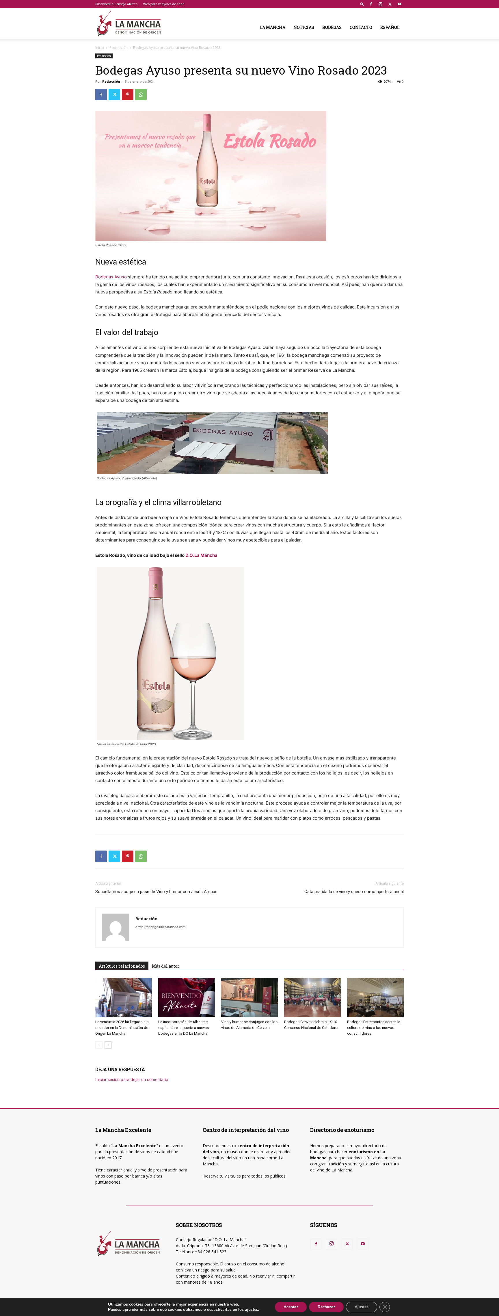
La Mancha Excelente (134, 1145)
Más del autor (165, 966)
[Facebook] (370, 4)
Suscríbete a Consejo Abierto (116, 4)
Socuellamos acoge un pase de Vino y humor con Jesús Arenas (156, 891)
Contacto (361, 27)
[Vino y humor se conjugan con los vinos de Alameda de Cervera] (249, 997)
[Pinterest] (127, 94)
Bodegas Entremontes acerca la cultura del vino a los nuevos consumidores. (373, 1028)
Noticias (303, 27)
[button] (362, 4)
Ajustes (361, 1307)
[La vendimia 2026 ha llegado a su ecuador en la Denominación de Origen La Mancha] (123, 997)
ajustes (251, 1309)
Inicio (99, 47)
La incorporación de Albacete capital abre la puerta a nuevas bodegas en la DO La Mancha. (183, 1028)
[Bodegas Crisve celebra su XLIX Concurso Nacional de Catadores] (312, 997)
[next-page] (108, 1045)
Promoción (118, 47)
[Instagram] (380, 4)
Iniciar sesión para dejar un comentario (131, 1079)
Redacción (111, 81)
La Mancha (272, 27)
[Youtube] (399, 4)
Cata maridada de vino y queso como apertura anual (354, 891)
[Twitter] (390, 4)
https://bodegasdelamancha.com (160, 927)
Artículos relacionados (122, 966)
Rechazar (326, 1307)
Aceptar (291, 1307)
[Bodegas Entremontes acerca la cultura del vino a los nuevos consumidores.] (375, 997)
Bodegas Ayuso (111, 277)
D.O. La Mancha (201, 555)
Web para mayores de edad (164, 4)
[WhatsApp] (141, 94)
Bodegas (332, 27)
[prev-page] (99, 1045)
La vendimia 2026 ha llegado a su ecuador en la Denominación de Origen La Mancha (122, 1028)
